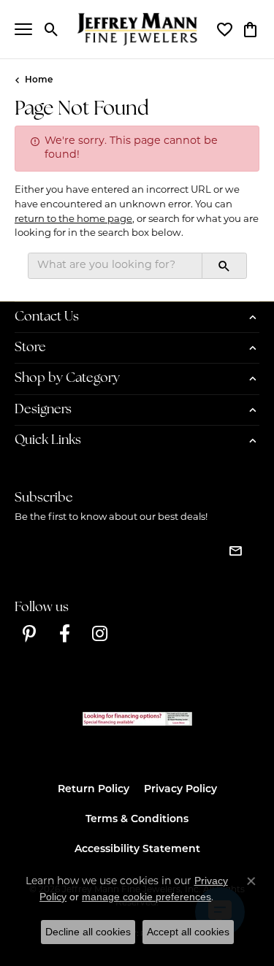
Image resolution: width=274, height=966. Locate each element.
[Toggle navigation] (23, 29)
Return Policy (93, 789)
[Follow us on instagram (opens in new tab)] (99, 633)
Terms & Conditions (137, 819)
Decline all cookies (88, 932)
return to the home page (73, 219)
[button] (51, 29)
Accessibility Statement (137, 849)
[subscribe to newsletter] (235, 550)
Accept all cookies (188, 932)
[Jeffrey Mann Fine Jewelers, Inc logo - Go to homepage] (137, 29)
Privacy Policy (180, 789)
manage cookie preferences (146, 896)
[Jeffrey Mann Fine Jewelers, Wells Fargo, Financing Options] (137, 719)
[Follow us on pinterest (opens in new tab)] (29, 633)
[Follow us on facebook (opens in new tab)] (64, 633)
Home (39, 80)
